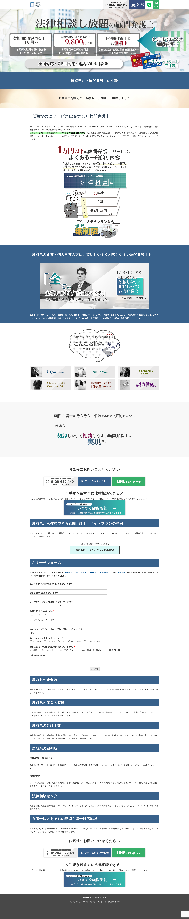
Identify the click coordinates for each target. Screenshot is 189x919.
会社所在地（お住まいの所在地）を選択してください (51, 602)
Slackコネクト (47, 650)
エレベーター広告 (94, 641)
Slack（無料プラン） (67, 650)
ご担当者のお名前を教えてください (44, 593)
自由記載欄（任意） (38, 655)
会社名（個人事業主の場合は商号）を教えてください (51, 584)
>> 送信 (94, 669)
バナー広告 (51, 641)
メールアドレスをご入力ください (44, 620)
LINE (35, 650)
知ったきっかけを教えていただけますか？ (47, 638)
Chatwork (100, 650)
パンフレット (76, 641)
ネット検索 (37, 641)
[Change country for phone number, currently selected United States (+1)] (32, 615)
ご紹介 (63, 641)
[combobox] (46, 606)
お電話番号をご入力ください (42, 611)
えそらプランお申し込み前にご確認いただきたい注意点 (87, 572)
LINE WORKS (114, 650)
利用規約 (121, 572)
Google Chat (85, 650)
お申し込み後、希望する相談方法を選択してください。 (52, 647)
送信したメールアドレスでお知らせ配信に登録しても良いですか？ (56, 629)
